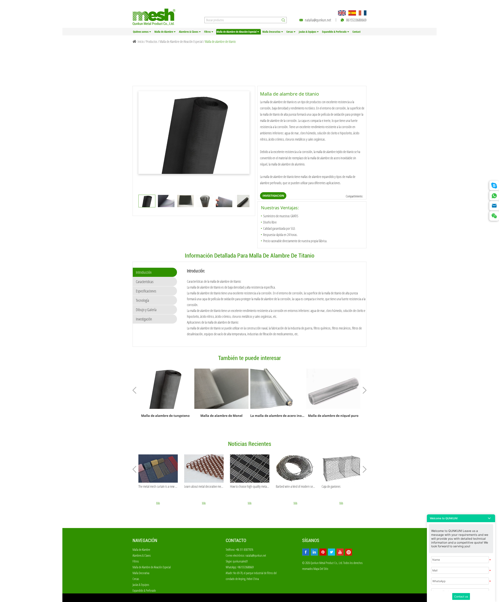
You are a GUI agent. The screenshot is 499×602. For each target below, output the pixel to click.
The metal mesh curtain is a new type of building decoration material (158, 486)
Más (158, 503)
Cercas (289, 31)
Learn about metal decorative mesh (204, 486)
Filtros (207, 31)
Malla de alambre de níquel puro (333, 415)
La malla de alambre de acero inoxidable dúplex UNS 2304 (277, 415)
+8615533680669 (245, 567)
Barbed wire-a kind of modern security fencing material (295, 486)
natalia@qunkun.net (318, 20)
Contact (356, 31)
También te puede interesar (249, 358)
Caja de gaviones (331, 486)
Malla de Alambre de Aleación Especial (237, 31)
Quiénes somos (141, 31)
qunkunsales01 (240, 561)
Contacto (236, 540)
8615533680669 (356, 20)
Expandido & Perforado (334, 31)
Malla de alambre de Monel (221, 415)
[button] (461, 518)
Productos (151, 41)
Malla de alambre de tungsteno (165, 415)
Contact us (461, 596)
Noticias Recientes (249, 443)
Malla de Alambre (163, 31)
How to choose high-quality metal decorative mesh (249, 486)
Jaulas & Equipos (307, 31)
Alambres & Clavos (188, 31)
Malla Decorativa (271, 31)
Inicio (141, 41)
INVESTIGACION (273, 195)
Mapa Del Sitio (320, 569)
